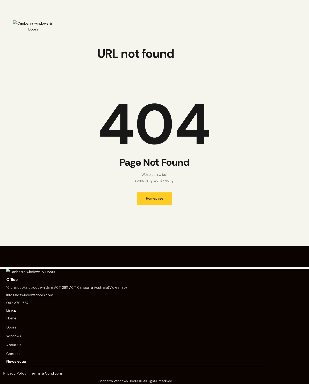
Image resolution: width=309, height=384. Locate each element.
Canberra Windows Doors (118, 381)
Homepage (154, 198)
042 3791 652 (17, 303)
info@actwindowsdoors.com (29, 295)
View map (117, 287)
